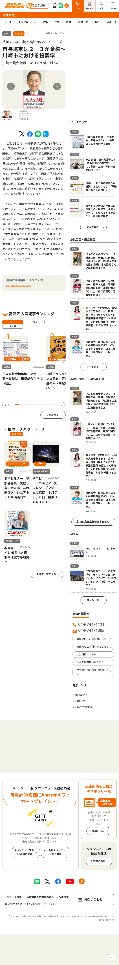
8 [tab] (44, 404)
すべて (8, 22)
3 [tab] (25, 404)
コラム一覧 (92, 600)
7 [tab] (40, 404)
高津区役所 (81, 694)
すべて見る (93, 227)
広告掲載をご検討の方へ (40, 897)
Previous (11, 86)
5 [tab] (33, 404)
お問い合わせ (93, 899)
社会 (56, 22)
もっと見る (52, 414)
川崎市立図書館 (83, 707)
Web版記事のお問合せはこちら (93, 672)
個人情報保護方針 (13, 904)
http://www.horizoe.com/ (18, 285)
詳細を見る (98, 830)
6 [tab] (37, 404)
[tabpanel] (34, 89)
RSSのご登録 (98, 861)
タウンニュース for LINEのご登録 (25, 852)
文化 (45, 22)
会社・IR (89, 8)
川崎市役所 (81, 701)
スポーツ (83, 22)
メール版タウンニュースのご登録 (54, 852)
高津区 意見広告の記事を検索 (92, 521)
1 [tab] (17, 404)
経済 (108, 22)
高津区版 (8, 15)
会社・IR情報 (14, 897)
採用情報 (64, 897)
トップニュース (27, 22)
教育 (68, 22)
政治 (97, 22)
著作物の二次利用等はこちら (93, 646)
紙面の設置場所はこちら (90, 662)
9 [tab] (48, 404)
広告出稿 (40, 5)
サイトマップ (50, 904)
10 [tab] (52, 404)
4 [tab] (29, 404)
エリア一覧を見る (46, 574)
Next (57, 86)
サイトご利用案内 (33, 904)
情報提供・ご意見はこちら (91, 638)
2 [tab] (21, 404)
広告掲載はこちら (86, 654)
